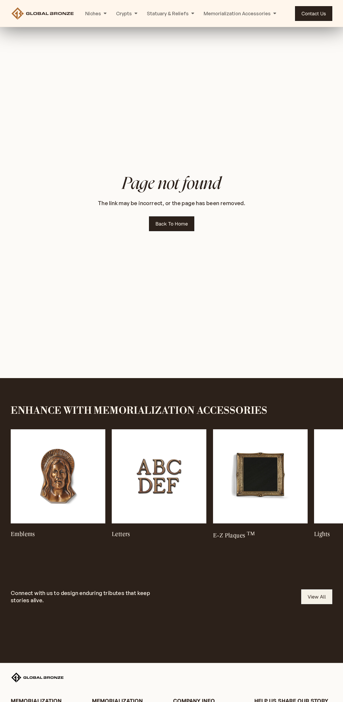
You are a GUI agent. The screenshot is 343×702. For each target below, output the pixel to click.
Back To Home (171, 224)
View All (317, 597)
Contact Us (313, 13)
